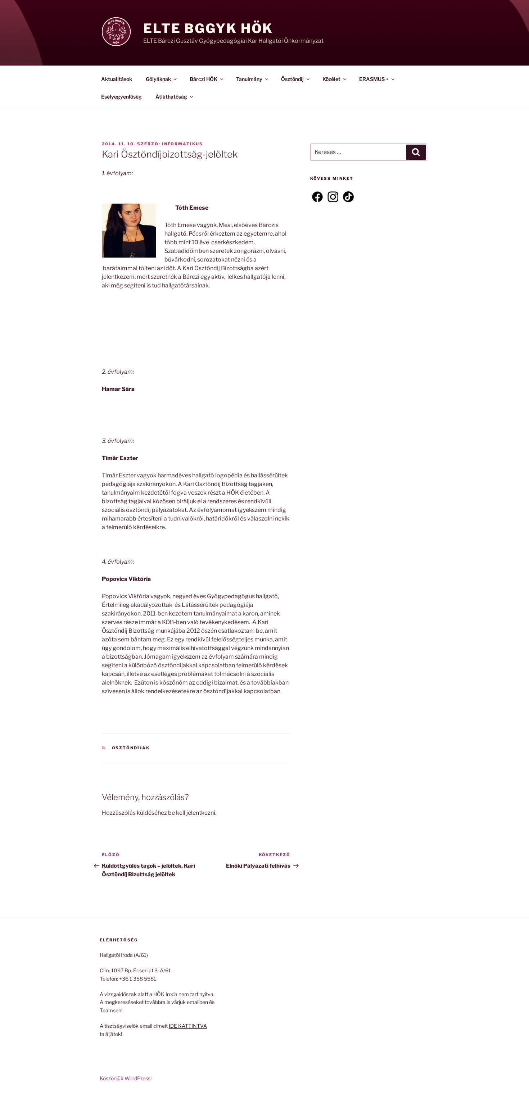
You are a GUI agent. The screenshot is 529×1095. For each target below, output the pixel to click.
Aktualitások (116, 79)
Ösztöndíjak (131, 747)
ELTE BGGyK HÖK (208, 28)
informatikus (182, 143)
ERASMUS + (374, 79)
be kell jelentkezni (191, 812)
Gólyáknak (158, 79)
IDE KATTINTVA (188, 1026)
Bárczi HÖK (203, 79)
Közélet (331, 79)
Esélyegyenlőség (121, 97)
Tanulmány (249, 79)
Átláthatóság (171, 97)
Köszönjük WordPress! (126, 1078)
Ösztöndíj (292, 79)
